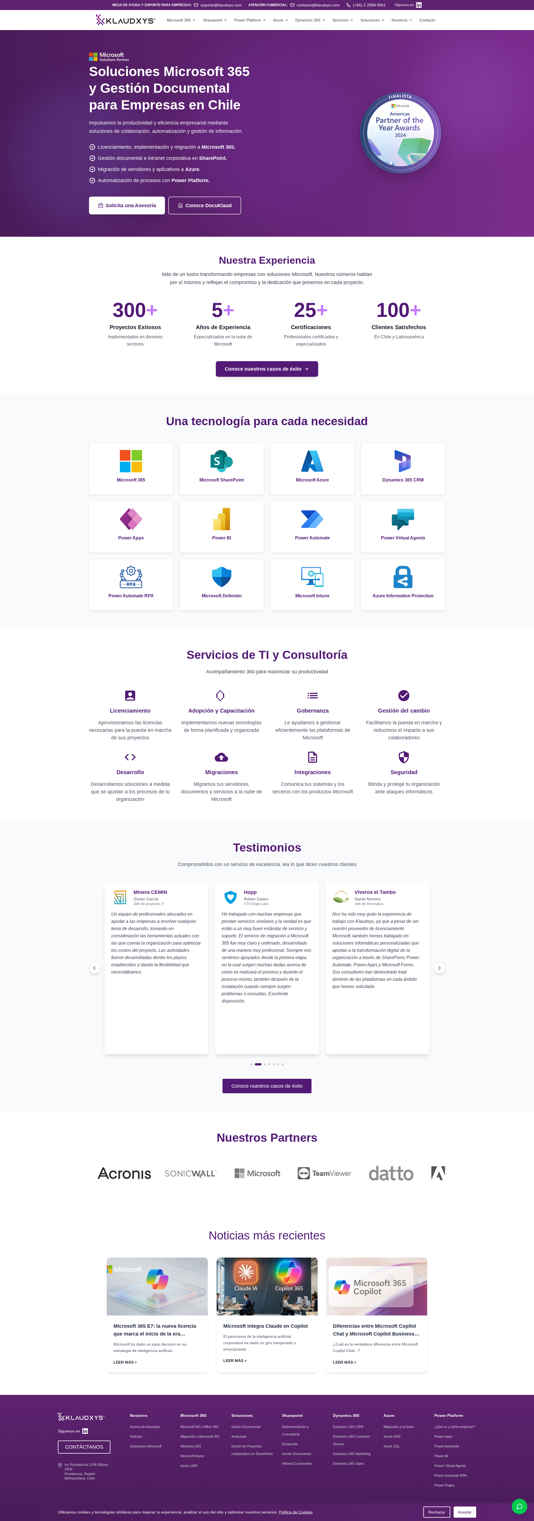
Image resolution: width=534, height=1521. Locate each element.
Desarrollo (290, 1444)
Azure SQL (392, 1446)
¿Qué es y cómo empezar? (454, 1427)
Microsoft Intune (192, 1456)
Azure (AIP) (189, 1466)
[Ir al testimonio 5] (274, 1064)
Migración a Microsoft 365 (200, 1437)
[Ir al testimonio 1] (251, 1064)
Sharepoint (212, 20)
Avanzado (239, 1437)
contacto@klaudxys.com (318, 5)
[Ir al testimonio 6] (278, 1064)
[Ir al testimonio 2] (256, 1064)
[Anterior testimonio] (94, 968)
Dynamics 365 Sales (348, 1464)
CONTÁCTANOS (84, 1447)
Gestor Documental (246, 1427)
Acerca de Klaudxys (145, 1427)
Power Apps (443, 1437)
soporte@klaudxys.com (221, 5)
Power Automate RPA (450, 1476)
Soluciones (370, 20)
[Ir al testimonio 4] (269, 1064)
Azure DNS (392, 1437)
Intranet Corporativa (297, 1464)
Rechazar (436, 1512)
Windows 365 (191, 1446)
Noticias (136, 1437)
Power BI (441, 1456)
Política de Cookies (296, 1512)
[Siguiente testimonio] (439, 968)
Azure (278, 20)
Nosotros (399, 20)
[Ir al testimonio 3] (262, 1064)
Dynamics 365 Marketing (351, 1454)
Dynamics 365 (307, 20)
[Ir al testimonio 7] (282, 1064)
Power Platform (247, 20)
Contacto (427, 20)
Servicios (340, 20)
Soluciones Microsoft (145, 1446)
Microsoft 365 (179, 20)
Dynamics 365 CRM (348, 1427)
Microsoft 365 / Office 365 (200, 1427)
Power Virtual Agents (450, 1466)
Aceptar (465, 1512)
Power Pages (444, 1485)
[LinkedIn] (419, 5)
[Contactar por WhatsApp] (519, 1506)
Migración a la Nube (399, 1427)
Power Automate (446, 1446)
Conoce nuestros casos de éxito (267, 1086)
